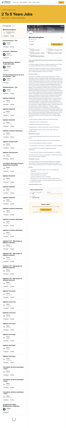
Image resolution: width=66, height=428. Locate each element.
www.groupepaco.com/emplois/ (55, 193)
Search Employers (24, 2)
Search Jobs (16, 2)
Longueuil (32, 41)
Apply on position (57, 44)
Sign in (61, 2)
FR (56, 2)
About (30, 2)
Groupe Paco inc (32, 39)
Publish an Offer (36, 2)
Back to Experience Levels (9, 9)
